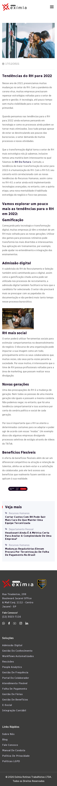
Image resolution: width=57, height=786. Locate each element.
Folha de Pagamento (14, 688)
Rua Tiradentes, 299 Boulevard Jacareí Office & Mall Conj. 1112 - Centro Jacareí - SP (17, 600)
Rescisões (8, 661)
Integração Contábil (14, 710)
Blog (5, 739)
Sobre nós (8, 734)
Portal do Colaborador (15, 678)
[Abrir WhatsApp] (49, 778)
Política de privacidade (16, 755)
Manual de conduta (13, 750)
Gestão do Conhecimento (17, 650)
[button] (52, 7)
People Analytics (12, 667)
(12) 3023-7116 (11, 616)
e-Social (7, 705)
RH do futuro (23, 162)
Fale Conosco (10, 745)
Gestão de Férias (12, 694)
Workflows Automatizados (18, 656)
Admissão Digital (12, 645)
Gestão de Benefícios (15, 699)
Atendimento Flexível (14, 683)
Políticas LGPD (11, 761)
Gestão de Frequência (15, 672)
